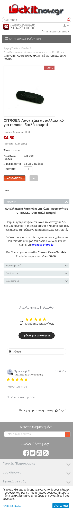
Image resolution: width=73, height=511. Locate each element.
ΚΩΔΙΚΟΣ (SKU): (10, 157)
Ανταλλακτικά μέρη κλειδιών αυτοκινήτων (24, 52)
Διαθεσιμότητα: (13, 163)
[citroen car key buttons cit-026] (29, 91)
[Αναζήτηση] (68, 20)
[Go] (67, 434)
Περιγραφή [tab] (11, 201)
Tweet (6, 190)
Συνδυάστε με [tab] (12, 281)
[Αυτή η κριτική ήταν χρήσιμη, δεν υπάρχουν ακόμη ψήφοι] (56, 410)
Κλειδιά (25, 48)
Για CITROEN (55, 52)
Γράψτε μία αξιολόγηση (37, 335)
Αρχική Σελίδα (11, 48)
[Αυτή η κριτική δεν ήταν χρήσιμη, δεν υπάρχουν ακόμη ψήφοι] (62, 410)
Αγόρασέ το (14, 178)
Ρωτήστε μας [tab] (12, 273)
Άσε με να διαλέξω (12, 506)
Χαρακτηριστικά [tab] (13, 265)
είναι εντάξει (61, 505)
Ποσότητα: (10, 168)
